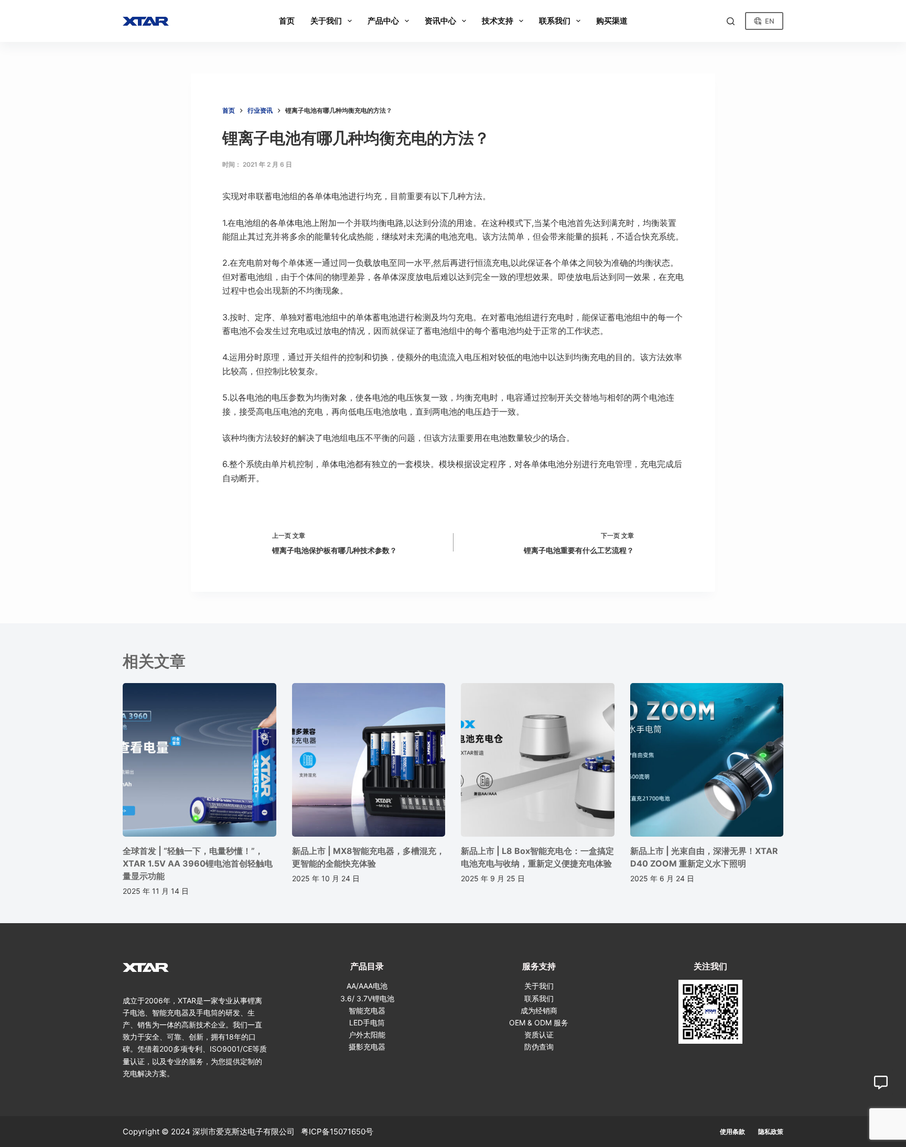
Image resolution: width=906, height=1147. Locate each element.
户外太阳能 (367, 1034)
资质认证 (539, 1034)
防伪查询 (539, 1046)
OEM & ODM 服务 (538, 1022)
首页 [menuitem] (287, 21)
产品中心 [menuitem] (383, 21)
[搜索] (731, 21)
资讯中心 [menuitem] (440, 21)
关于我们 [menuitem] (326, 21)
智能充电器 (367, 1010)
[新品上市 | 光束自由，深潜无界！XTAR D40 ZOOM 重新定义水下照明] (707, 760)
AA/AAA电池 (367, 985)
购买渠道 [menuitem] (612, 21)
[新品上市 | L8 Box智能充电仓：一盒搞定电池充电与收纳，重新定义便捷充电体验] (537, 760)
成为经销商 (539, 1010)
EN (769, 21)
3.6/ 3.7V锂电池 (367, 998)
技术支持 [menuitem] (497, 21)
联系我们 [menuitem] (554, 21)
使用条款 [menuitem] (732, 1131)
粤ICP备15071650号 (337, 1132)
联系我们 (539, 998)
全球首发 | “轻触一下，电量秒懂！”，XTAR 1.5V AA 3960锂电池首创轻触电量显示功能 (198, 863)
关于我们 (539, 985)
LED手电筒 (367, 1022)
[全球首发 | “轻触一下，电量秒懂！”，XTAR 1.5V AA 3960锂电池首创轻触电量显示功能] (199, 760)
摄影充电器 (367, 1046)
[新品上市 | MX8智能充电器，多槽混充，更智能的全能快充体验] (369, 760)
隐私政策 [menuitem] (770, 1131)
